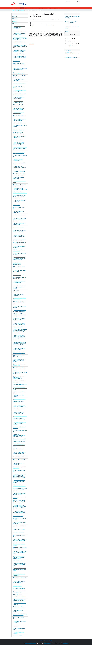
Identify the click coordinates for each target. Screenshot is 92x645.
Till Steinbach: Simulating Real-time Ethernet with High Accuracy (20, 548)
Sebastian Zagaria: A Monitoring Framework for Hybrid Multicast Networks (19, 481)
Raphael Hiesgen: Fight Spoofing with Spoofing (19, 247)
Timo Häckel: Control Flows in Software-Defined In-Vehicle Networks (20, 192)
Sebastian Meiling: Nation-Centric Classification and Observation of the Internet (19, 569)
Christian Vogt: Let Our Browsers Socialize (19, 392)
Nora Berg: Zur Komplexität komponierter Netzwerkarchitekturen (19, 419)
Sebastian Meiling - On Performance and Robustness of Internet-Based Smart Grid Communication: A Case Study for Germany (20, 331)
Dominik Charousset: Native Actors (20, 416)
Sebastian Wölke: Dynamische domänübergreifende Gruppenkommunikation (19, 377)
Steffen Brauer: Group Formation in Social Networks (20, 468)
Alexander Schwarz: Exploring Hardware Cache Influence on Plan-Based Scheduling (19, 64)
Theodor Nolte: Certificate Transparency (18, 291)
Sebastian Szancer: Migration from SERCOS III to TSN (19, 278)
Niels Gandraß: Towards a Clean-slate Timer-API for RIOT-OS (19, 215)
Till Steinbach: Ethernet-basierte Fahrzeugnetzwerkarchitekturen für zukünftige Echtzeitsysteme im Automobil (19, 286)
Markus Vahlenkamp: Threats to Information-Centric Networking (19, 453)
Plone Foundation (47, 643)
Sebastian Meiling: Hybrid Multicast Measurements (19, 460)
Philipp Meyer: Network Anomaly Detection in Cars (19, 201)
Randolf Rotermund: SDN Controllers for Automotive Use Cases (20, 189)
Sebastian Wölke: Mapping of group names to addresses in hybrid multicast (20, 489)
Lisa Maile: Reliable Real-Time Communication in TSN (18, 98)
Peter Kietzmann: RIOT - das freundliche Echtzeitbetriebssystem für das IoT (19, 315)
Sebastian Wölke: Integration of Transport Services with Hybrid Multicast (19, 360)
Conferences (15, 18)
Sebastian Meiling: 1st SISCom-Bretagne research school (19, 582)
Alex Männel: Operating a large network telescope (19, 61)
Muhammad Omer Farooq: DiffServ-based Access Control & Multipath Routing (20, 552)
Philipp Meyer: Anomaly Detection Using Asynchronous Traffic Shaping (19, 57)
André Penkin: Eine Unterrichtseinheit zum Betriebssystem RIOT (17, 263)
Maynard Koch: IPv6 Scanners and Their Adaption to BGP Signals (19, 51)
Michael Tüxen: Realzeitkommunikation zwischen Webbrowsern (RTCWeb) (19, 435)
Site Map (42, 640)
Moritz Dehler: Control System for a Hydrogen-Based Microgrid (20, 69)
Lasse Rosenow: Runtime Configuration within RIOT (18, 160)
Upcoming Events (68, 50)
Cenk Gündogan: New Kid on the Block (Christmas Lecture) (19, 185)
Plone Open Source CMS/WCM (30, 643)
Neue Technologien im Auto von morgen (19, 182)
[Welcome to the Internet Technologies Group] (20, 3)
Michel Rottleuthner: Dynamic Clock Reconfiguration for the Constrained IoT (20, 148)
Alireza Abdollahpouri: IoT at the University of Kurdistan (19, 282)
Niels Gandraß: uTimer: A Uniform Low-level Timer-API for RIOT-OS (19, 174)
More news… (67, 31)
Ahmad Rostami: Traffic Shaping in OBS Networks (19, 622)
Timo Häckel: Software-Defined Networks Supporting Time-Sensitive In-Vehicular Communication (19, 258)
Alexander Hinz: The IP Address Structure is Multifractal (19, 34)
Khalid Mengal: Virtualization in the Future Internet (19, 625)
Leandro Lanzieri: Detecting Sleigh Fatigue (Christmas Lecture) (19, 42)
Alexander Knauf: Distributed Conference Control (18, 533)
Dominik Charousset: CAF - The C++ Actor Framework (20, 373)
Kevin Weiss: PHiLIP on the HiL (19, 171)
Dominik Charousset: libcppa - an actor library (19, 519)
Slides (30, 38)
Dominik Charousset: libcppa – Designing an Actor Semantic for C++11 (19, 445)
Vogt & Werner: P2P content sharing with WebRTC (18, 409)
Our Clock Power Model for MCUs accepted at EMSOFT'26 (71, 22)
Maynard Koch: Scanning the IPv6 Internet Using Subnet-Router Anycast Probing (20, 46)
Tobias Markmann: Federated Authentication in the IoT (18, 356)
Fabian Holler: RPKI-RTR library (19, 529)
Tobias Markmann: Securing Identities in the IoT (18, 402)
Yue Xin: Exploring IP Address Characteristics (18, 80)
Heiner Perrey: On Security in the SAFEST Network (19, 457)
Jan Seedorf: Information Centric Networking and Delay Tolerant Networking (19, 219)
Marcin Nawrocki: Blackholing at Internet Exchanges (19, 224)
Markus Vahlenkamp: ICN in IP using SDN (20, 431)
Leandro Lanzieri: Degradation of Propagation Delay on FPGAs (19, 94)
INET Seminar (21, 10)
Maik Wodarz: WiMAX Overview (19, 635)
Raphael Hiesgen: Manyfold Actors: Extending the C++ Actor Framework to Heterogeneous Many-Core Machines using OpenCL (19, 344)
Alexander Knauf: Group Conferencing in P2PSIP (17, 586)
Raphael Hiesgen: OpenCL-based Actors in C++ (19, 428)
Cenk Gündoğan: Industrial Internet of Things (19, 307)
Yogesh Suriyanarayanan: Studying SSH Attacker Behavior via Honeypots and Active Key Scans (20, 38)
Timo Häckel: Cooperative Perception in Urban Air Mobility (18, 102)
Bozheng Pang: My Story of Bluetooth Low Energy (18, 113)
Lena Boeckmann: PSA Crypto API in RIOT (20, 156)
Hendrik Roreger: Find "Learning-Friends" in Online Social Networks (19, 512)
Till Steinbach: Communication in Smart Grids (19, 498)
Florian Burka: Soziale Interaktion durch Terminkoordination (19, 592)
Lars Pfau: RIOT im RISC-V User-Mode (19, 116)
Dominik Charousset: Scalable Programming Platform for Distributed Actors (20, 388)
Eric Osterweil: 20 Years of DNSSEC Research (20, 126)
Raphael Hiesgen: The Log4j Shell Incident (19, 163)
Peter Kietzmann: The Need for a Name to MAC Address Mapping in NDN (19, 303)
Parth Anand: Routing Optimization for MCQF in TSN (19, 91)
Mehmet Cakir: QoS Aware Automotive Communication (18, 228)
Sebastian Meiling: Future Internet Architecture (19, 604)
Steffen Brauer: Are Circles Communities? (18, 396)
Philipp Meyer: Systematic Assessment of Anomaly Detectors (19, 105)
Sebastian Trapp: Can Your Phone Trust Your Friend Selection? (19, 516)
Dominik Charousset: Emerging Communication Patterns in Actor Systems (19, 368)
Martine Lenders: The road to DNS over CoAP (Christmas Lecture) (19, 84)
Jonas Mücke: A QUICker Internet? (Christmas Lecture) (19, 137)
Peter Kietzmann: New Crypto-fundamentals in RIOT (19, 275)
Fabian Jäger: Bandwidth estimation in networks (20, 578)
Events (17, 10)
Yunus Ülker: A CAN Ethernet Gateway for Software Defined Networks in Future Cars (18, 143)
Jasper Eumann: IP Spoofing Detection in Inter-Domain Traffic (19, 236)
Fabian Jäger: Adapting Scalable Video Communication (19, 381)
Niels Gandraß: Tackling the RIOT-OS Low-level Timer (19, 205)
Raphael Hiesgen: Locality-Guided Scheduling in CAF (19, 299)
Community (15, 16)
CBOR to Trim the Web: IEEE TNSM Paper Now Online (72, 17)
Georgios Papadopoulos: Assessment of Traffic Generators (19, 485)
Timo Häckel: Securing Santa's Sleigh (19, 267)
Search (78, 1)
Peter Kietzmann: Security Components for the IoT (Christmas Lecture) (19, 167)
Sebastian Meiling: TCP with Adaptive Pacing (18, 618)
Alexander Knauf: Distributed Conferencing (18, 633)
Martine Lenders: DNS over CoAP (20, 122)
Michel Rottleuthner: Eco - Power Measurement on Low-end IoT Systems (19, 231)
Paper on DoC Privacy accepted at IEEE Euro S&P (72, 27)
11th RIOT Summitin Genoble (70, 52)
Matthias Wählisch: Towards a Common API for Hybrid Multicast (19, 607)
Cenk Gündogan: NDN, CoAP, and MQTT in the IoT (19, 271)
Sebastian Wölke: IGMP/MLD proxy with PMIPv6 (19, 523)
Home (13, 10)
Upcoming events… (76, 57)
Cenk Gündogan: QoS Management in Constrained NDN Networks (19, 240)
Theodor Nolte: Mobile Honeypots (20, 560)
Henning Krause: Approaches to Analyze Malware (19, 178)
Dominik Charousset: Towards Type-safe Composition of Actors (19, 324)
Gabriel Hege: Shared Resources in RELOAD (19, 536)
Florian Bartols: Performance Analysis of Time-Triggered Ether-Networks (19, 544)
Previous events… (68, 57)
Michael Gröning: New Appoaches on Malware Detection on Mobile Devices (19, 564)
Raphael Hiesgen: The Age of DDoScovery (18, 87)
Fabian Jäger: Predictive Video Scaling (19, 471)
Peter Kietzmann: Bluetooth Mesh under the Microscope (19, 243)
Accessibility (46, 640)
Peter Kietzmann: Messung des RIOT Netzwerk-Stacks (19, 349)
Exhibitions (15, 21)
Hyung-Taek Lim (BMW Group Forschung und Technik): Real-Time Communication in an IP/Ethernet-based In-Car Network (19, 507)
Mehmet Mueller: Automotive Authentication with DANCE (18, 109)
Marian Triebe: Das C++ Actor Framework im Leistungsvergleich (19, 353)
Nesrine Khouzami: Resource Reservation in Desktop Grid (18, 413)
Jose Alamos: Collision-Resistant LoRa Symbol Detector (19, 76)
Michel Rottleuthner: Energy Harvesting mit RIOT (18, 295)
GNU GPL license (65, 643)
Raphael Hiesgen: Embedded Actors (20, 384)
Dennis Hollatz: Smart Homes (19, 588)
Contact (50, 640)
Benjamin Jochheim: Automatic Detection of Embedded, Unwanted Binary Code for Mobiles (19, 501)
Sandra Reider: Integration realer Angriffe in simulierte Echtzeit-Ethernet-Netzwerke (19, 196)
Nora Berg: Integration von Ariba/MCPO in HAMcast (18, 449)
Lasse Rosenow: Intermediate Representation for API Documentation (19, 27)
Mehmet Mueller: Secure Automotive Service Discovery (18, 133)
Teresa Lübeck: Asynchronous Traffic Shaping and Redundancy (19, 73)
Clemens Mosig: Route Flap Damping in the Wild (18, 212)
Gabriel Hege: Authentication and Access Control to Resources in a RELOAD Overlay (19, 574)
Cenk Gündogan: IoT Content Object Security (18, 208)
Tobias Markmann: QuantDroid (19, 441)
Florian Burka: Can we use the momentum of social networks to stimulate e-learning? (19, 557)
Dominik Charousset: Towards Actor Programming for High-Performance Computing (19, 319)
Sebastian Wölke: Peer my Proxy (20, 399)
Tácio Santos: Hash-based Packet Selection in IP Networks (19, 494)
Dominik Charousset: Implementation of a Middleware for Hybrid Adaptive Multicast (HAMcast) (19, 595)
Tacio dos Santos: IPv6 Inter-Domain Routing (18, 464)
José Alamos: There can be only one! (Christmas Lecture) (19, 120)
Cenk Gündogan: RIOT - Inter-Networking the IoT (18, 250)
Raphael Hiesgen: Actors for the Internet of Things (19, 365)
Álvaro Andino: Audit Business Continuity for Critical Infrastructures (19, 406)
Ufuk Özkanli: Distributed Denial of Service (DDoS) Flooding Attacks (19, 311)
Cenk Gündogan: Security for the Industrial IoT (19, 254)
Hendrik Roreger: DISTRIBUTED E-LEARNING (19, 526)
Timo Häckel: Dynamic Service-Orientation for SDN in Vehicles (19, 130)
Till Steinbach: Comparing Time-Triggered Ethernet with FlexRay (19, 600)
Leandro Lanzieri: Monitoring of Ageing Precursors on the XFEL (19, 153)
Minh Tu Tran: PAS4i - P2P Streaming (18, 611)
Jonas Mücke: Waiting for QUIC (19, 53)
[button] (19, 8)
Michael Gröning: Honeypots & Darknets (19, 629)
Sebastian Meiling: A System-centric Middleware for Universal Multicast (20, 540)
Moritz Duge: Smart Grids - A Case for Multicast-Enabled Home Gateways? (19, 423)
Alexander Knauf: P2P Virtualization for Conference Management (20, 615)
